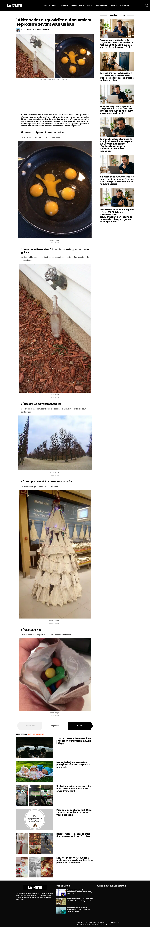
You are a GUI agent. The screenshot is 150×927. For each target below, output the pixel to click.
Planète (74, 6)
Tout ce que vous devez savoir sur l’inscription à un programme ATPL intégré (73, 741)
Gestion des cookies (83, 924)
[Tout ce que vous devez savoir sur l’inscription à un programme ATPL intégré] (34, 747)
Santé (81, 6)
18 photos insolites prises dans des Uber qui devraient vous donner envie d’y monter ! (73, 788)
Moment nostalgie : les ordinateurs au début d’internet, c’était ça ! (79, 892)
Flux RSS (108, 924)
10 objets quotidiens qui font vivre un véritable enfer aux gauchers (80, 900)
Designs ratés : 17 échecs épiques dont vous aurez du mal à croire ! (73, 835)
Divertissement (102, 6)
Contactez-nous (114, 922)
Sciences (64, 6)
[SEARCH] (146, 5)
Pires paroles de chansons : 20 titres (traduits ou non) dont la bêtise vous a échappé (74, 812)
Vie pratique (124, 6)
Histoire (90, 6)
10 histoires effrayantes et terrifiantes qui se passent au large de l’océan (78, 909)
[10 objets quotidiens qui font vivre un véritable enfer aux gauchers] (61, 901)
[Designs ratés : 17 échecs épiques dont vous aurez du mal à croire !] (34, 843)
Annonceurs (102, 922)
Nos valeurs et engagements (86, 922)
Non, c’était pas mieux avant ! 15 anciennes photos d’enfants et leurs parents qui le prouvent (74, 860)
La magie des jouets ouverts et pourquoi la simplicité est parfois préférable (72, 765)
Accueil (47, 6)
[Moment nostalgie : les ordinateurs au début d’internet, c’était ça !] (61, 892)
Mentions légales (98, 924)
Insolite (114, 6)
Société (55, 6)
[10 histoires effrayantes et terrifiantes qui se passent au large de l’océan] (61, 910)
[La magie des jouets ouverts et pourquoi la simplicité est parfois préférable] (34, 771)
